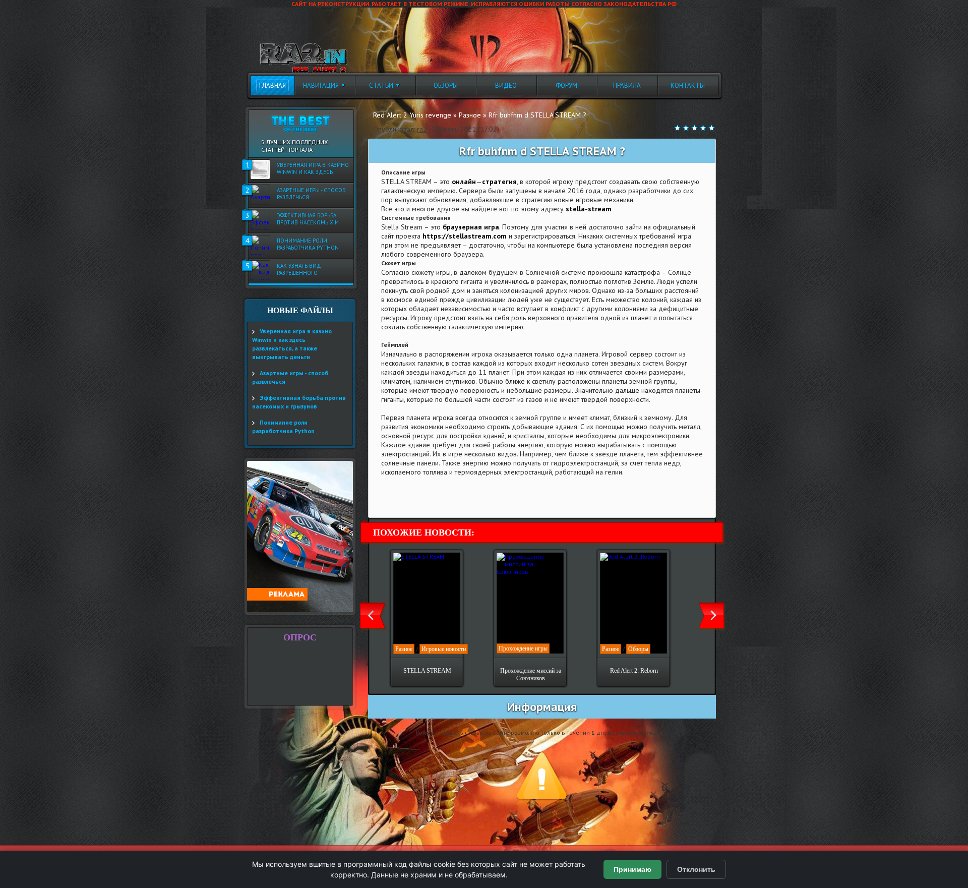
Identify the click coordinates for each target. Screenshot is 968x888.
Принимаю (632, 869)
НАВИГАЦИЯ (321, 85)
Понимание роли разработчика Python (308, 244)
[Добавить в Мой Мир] (450, 498)
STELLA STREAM (427, 670)
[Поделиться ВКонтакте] (385, 498)
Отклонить (696, 869)
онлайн (464, 181)
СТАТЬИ (381, 85)
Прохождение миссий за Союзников (530, 674)
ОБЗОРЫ (446, 85)
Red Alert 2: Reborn (634, 670)
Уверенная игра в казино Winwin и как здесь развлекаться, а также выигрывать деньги (313, 168)
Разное (403, 649)
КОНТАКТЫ (688, 85)
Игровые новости (443, 649)
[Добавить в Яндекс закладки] (437, 498)
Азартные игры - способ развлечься (311, 194)
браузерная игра (471, 226)
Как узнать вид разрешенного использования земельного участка (306, 269)
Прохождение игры (523, 648)
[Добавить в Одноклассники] (463, 498)
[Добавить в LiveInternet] (424, 498)
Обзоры (638, 649)
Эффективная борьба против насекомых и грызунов (308, 219)
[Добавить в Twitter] (411, 498)
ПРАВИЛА (627, 85)
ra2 (422, 129)
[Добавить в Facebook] (398, 498)
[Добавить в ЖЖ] (476, 498)
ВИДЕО (506, 85)
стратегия (499, 181)
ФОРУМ (566, 85)
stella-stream (589, 208)
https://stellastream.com (464, 236)
